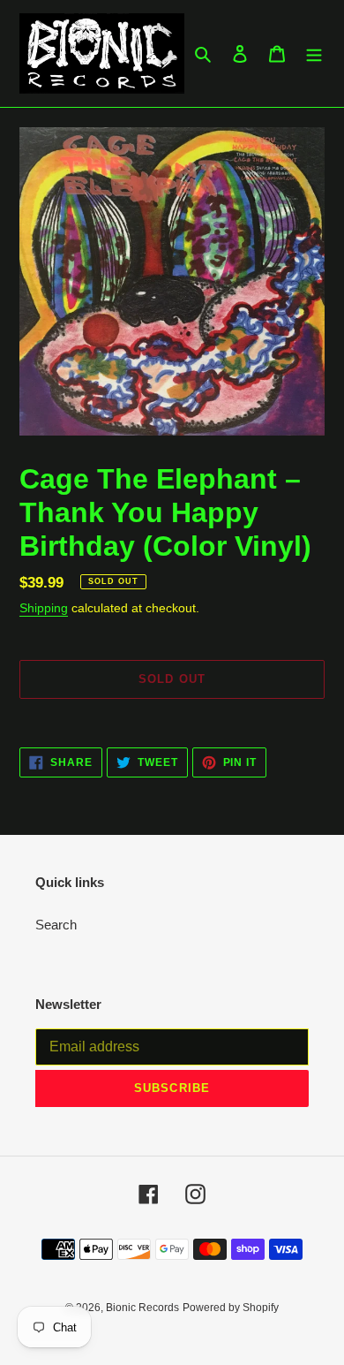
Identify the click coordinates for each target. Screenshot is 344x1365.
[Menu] (314, 53)
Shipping (43, 608)
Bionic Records (142, 1307)
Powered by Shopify (231, 1307)
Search (56, 924)
